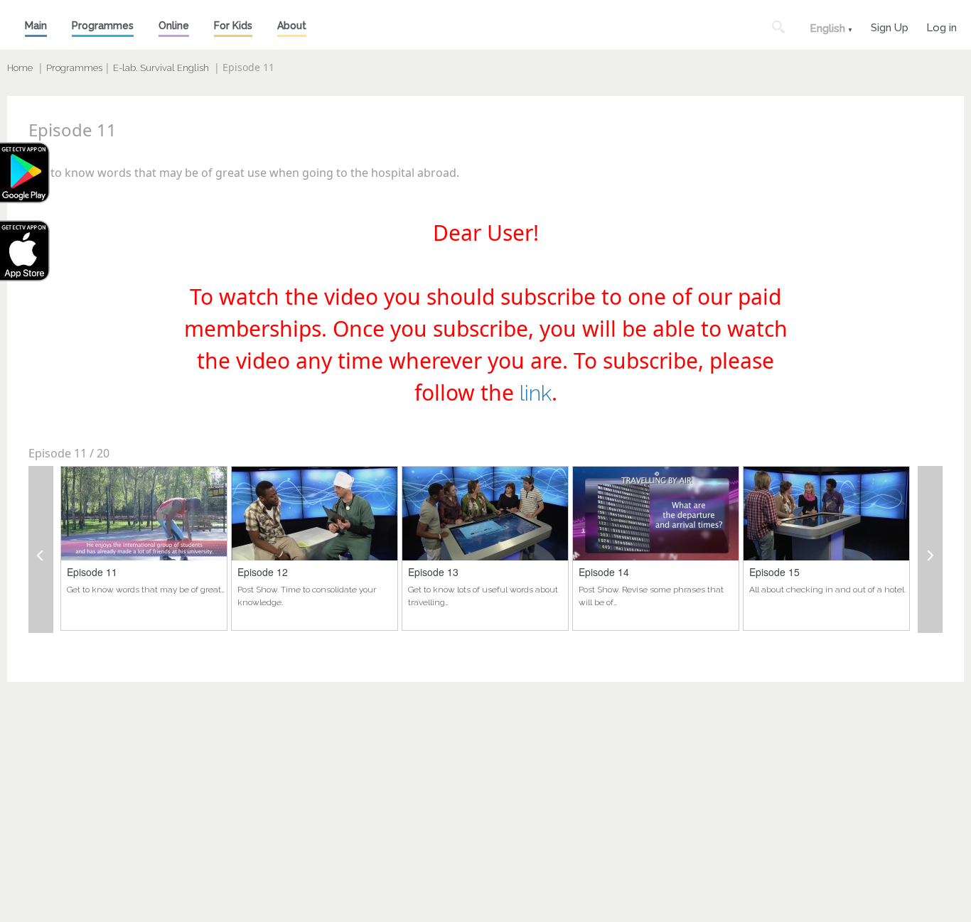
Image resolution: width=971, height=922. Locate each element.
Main (36, 25)
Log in (941, 26)
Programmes (103, 25)
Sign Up (889, 26)
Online (174, 25)
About (291, 25)
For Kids (233, 25)
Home (20, 68)
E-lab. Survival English (161, 68)
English (827, 28)
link (536, 393)
